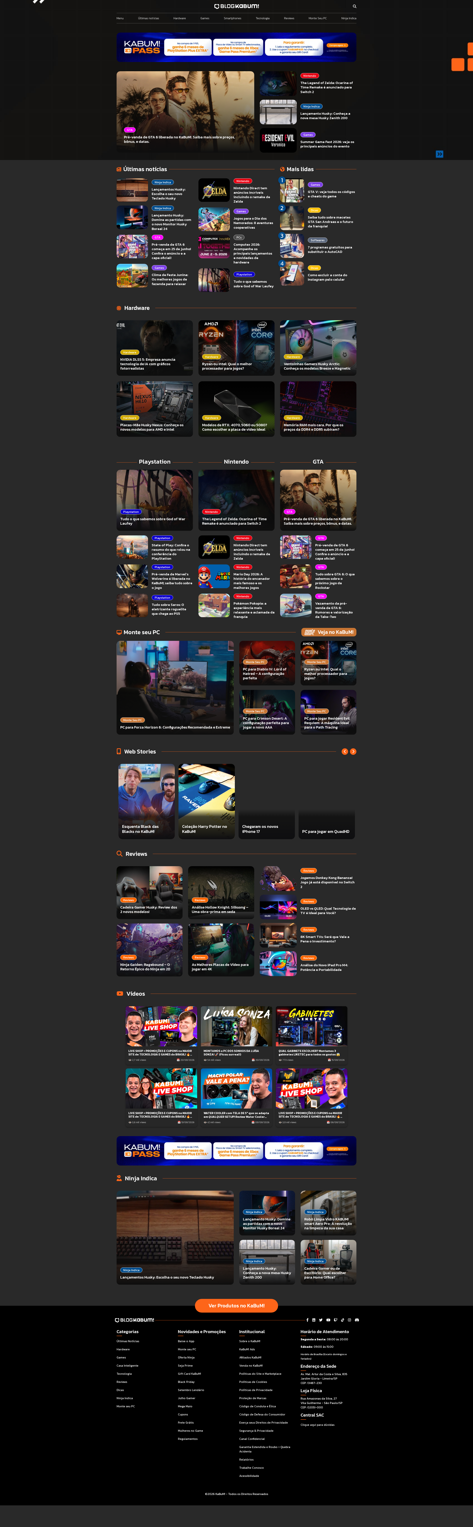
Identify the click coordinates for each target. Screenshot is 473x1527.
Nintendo (309, 75)
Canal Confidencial (252, 1439)
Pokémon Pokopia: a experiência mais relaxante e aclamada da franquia (254, 610)
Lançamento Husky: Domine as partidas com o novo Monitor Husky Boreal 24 (171, 222)
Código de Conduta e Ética (257, 1406)
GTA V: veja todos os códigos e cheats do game (331, 194)
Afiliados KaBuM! (250, 1357)
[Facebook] (307, 1320)
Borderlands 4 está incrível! (140, 828)
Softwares (317, 240)
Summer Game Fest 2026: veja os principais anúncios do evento (327, 144)
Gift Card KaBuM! (189, 1373)
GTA (157, 237)
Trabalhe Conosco (251, 1467)
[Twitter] (321, 1320)
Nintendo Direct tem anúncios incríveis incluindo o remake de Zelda (252, 194)
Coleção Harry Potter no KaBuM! (325, 828)
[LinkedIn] (313, 1320)
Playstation (244, 274)
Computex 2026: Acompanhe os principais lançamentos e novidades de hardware (253, 253)
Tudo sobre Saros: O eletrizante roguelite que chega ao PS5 (169, 609)
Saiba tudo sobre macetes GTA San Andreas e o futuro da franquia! (330, 222)
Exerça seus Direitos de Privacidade (263, 1422)
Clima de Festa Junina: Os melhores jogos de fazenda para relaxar (170, 279)
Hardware (179, 18)
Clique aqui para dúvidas (317, 1424)
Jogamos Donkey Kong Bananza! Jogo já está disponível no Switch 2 (327, 882)
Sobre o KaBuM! (249, 1341)
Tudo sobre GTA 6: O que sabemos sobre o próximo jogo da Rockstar (335, 580)
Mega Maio (185, 1406)
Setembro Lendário (191, 1390)
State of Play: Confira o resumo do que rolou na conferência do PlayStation (171, 551)
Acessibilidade (249, 1476)
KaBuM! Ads (247, 1349)
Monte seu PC (126, 1406)
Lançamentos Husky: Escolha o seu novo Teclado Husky (169, 194)
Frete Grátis (186, 1422)
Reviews (289, 18)
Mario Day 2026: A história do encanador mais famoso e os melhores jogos (252, 580)
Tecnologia (263, 18)
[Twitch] (335, 1320)
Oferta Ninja (186, 1357)
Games (204, 18)
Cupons (183, 1414)
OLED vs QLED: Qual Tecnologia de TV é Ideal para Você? (328, 911)
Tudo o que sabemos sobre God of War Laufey (254, 284)
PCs (238, 237)
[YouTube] (328, 1320)
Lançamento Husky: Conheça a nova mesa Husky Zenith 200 (325, 116)
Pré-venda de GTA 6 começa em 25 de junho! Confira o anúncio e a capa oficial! (171, 251)
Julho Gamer (186, 1398)
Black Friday (186, 1382)
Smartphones (232, 18)
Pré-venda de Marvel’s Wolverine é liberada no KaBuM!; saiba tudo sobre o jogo (172, 580)
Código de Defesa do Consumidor (262, 1414)
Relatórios (246, 1459)
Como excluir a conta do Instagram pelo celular (327, 277)
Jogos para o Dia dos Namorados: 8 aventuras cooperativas (253, 223)
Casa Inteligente (127, 1365)
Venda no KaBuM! (251, 1365)
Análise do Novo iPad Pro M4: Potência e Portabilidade (324, 967)
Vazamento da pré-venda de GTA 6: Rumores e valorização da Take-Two (334, 610)
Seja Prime (185, 1365)
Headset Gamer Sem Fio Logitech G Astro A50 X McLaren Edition (205, 827)
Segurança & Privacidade (256, 1430)
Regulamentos (188, 1439)
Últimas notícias (148, 18)
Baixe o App (186, 1341)
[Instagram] (349, 1320)
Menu (120, 18)
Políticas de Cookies (253, 1382)
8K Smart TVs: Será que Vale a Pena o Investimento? (324, 939)
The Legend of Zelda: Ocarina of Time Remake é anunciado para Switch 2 (326, 87)
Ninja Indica (348, 18)
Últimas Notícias (128, 1341)
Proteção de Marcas (252, 1398)
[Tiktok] (342, 1320)
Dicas (314, 210)
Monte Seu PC (318, 18)
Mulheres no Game (190, 1430)
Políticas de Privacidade (256, 1390)
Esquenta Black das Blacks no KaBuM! (261, 828)
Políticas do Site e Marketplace (260, 1373)
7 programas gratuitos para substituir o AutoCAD (330, 249)
